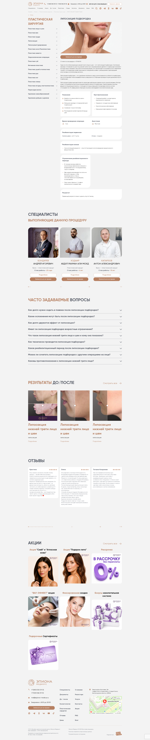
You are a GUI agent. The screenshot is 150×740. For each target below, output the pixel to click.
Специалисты (31, 8)
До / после (53, 8)
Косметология (65, 704)
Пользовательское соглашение (77, 734)
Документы (81, 8)
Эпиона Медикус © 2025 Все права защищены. (81, 729)
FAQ (93, 8)
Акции (88, 8)
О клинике (40, 8)
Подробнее (43, 275)
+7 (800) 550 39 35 (52, 4)
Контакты (74, 8)
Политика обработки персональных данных (80, 731)
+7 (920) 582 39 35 (62, 4)
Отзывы (68, 8)
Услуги (46, 8)
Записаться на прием (43, 279)
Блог (76, 720)
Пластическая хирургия (65, 710)
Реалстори (61, 8)
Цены (62, 720)
